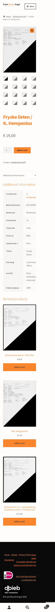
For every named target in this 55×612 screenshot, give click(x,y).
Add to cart (22, 150)
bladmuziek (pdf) (19, 16)
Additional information (13, 175)
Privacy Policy (25, 554)
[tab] (19, 175)
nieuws (14, 554)
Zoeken (27, 607)
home (7, 554)
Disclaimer (9, 559)
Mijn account (9, 607)
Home (8, 16)
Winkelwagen (42, 605)
